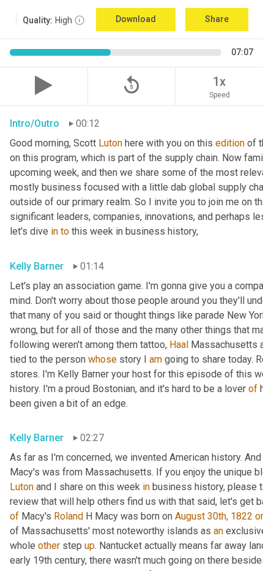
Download (136, 19)
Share (217, 19)
